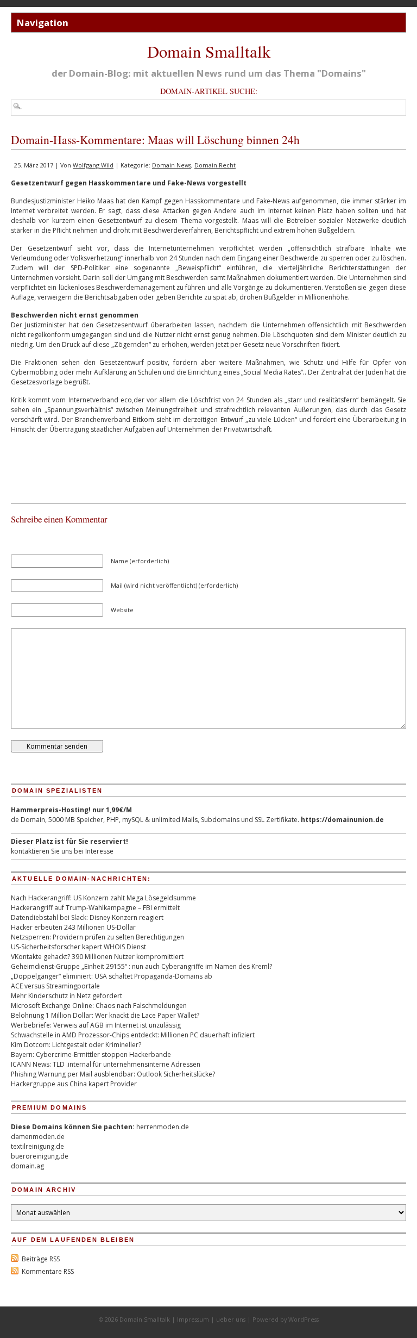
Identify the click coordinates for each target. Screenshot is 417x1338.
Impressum (193, 1319)
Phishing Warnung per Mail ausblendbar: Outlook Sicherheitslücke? (113, 1074)
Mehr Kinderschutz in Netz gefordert (66, 995)
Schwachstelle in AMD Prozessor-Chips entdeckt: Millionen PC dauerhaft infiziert (133, 1035)
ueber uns (230, 1319)
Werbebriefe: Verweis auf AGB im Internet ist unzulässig (96, 1025)
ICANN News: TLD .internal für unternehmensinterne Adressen (105, 1064)
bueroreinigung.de (39, 1156)
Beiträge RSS (41, 1259)
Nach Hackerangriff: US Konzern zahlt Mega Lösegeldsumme (103, 898)
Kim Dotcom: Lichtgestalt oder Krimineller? (76, 1044)
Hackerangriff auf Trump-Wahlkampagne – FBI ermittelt (95, 907)
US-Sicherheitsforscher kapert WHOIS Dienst (78, 946)
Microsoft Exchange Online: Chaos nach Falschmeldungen (99, 1005)
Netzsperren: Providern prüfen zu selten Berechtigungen (97, 937)
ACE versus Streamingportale (55, 986)
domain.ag (27, 1166)
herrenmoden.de (162, 1126)
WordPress (303, 1319)
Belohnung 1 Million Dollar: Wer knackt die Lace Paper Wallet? (105, 1015)
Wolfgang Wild (93, 165)
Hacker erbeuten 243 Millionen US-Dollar (73, 927)
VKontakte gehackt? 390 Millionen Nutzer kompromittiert (97, 956)
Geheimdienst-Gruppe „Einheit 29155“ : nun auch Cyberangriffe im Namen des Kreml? (141, 966)
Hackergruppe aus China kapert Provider (74, 1083)
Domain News (171, 165)
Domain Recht (215, 165)
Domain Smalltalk (208, 51)
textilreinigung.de (37, 1146)
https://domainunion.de (342, 819)
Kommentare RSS (48, 1271)
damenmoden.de (38, 1136)
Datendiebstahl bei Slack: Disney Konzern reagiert (87, 917)
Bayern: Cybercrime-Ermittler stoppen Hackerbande (91, 1054)
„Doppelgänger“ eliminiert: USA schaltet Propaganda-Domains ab (111, 976)
